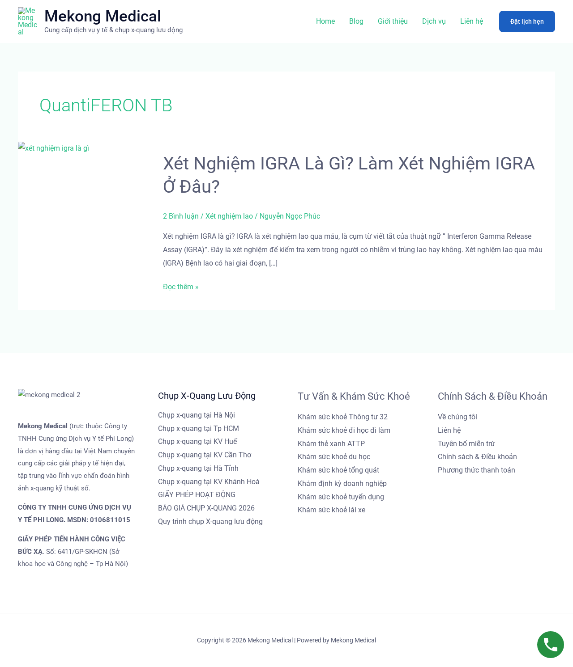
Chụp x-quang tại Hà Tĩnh (198, 468)
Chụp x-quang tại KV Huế (197, 441)
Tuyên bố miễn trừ (466, 443)
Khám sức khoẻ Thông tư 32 (343, 417)
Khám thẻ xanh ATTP (331, 443)
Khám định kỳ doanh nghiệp (342, 483)
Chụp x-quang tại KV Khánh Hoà (209, 481)
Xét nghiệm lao (229, 216)
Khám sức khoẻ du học (334, 456)
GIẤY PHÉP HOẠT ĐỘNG (196, 494)
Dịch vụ (434, 21)
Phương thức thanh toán (476, 470)
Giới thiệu (393, 21)
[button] (527, 21)
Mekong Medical (102, 16)
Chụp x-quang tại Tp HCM (198, 428)
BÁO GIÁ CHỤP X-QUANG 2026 (206, 508)
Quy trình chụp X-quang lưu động (210, 521)
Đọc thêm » (181, 285)
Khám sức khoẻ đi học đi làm (344, 430)
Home (325, 21)
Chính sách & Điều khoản (477, 456)
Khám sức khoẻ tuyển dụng (341, 497)
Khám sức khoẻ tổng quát (338, 470)
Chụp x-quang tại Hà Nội (196, 415)
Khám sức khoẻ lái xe (331, 510)
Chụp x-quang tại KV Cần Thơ (204, 455)
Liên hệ (471, 21)
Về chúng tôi (457, 417)
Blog (356, 21)
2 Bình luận (181, 216)
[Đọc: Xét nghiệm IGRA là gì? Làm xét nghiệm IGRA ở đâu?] (53, 148)
